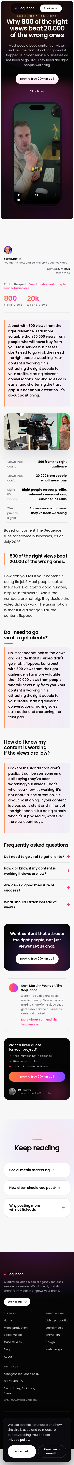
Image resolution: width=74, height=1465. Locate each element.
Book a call (51, 8)
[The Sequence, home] (25, 8)
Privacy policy (18, 1439)
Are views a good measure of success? (29, 888)
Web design (54, 1349)
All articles (37, 91)
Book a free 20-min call (37, 79)
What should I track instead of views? (30, 905)
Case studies (13, 1342)
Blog (7, 1349)
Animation (53, 1335)
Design (50, 1342)
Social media (13, 1335)
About (8, 1357)
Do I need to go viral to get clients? (34, 856)
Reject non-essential (52, 1451)
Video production (16, 1328)
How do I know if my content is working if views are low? (30, 871)
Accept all (22, 1451)
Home (8, 1320)
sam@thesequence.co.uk (21, 1374)
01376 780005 (13, 1381)
